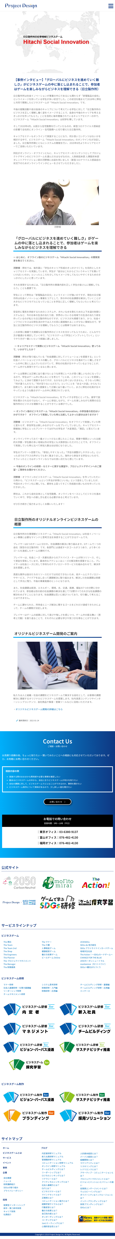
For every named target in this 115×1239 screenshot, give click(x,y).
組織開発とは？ (87, 1159)
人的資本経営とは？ (89, 1153)
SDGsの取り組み (11, 1187)
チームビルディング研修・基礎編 (95, 984)
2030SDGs (85, 941)
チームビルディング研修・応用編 (95, 987)
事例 (5, 1167)
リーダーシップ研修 (12, 990)
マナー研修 (8, 984)
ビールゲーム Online (51, 957)
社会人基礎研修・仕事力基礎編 (17, 987)
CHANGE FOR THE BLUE (91, 957)
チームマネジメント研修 (14, 994)
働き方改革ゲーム (50, 954)
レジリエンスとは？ (89, 1169)
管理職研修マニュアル (51, 1159)
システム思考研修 (50, 984)
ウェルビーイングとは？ (91, 1191)
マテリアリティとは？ (90, 1163)
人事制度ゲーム (49, 948)
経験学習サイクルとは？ (52, 1204)
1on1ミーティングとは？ (53, 1223)
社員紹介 (7, 1214)
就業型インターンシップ (14, 1205)
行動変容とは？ (49, 1207)
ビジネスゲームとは (12, 1152)
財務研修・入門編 (50, 987)
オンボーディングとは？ (52, 1216)
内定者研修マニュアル (51, 1153)
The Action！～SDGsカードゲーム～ (96, 954)
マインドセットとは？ (51, 1194)
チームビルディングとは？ (53, 1169)
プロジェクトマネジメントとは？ (95, 1178)
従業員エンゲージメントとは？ (94, 1188)
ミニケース (85, 990)
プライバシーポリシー (13, 1190)
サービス (7, 1157)
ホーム (6, 1147)
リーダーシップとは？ (51, 1172)
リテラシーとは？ (50, 1178)
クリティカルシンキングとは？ (55, 1181)
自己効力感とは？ (50, 1213)
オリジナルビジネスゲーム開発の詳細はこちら (39, 709)
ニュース (7, 1181)
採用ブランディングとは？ (92, 1204)
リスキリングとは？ (89, 1166)
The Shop (8, 951)
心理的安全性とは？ (50, 1226)
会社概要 (7, 1177)
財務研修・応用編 (50, 990)
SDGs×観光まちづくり (90, 967)
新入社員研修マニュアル (52, 1156)
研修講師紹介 (9, 1184)
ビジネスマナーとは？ (51, 1191)
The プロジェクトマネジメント (17, 960)
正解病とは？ (48, 1197)
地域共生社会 (86, 951)
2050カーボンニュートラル (92, 960)
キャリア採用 (9, 1211)
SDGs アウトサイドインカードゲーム (96, 948)
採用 (5, 1199)
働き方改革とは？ (50, 1210)
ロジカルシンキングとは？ (53, 1175)
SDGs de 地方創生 (88, 945)
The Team (8, 945)
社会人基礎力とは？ (50, 1185)
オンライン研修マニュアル (53, 1166)
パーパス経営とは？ (89, 1156)
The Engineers (10, 954)
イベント (7, 1162)
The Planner (9, 957)
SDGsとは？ (85, 1207)
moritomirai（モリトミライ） (93, 964)
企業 (5, 1172)
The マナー (47, 941)
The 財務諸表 (9, 967)
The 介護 (46, 945)
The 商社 (7, 941)
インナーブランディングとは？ (93, 1201)
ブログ (44, 1147)
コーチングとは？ (50, 1219)
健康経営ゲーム (49, 951)
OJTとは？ (46, 1188)
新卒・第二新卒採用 (12, 1208)
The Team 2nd (10, 948)
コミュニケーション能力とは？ (55, 1201)
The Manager (9, 964)
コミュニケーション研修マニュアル (57, 1162)
